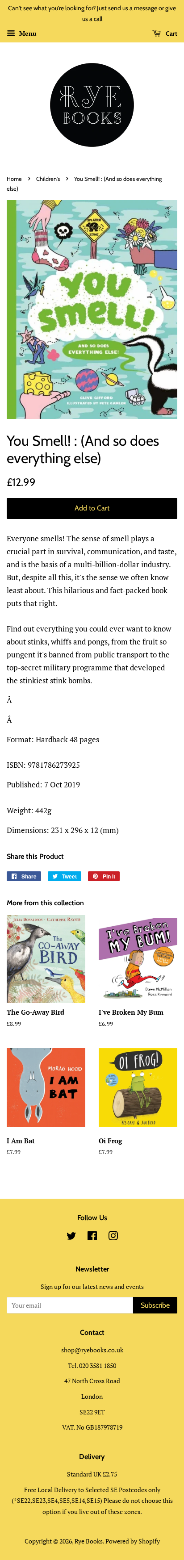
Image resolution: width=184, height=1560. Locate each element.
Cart (170, 33)
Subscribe (155, 1305)
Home (14, 179)
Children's (48, 179)
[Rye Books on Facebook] (92, 1237)
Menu (27, 33)
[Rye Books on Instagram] (113, 1237)
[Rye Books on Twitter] (71, 1237)
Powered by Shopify (132, 1541)
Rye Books (89, 1541)
